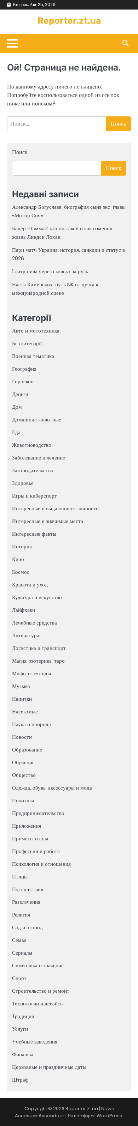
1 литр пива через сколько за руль (50, 271)
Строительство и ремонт (40, 990)
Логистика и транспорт (39, 648)
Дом (17, 406)
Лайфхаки (23, 610)
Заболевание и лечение (38, 457)
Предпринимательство (38, 813)
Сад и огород (27, 927)
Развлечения (26, 902)
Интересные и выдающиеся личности (55, 508)
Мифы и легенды (31, 673)
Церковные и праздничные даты (49, 1067)
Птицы (20, 876)
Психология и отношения (41, 864)
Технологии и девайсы (38, 1003)
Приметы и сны (30, 838)
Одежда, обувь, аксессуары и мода (52, 787)
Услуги (20, 1029)
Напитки (22, 698)
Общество (24, 775)
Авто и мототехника (35, 330)
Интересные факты (34, 533)
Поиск (20, 152)
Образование (27, 749)
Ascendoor (51, 1116)
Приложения (26, 825)
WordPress (109, 1116)
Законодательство (32, 470)
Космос (20, 572)
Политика (23, 800)
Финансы (22, 1054)
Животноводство (31, 445)
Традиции (23, 1016)
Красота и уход (30, 584)
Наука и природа (31, 724)
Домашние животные (36, 419)
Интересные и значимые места (47, 521)
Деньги (20, 394)
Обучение (23, 762)
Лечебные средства (34, 622)
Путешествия (27, 889)
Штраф (20, 1079)
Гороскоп (23, 381)
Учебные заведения (34, 1041)
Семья (19, 940)
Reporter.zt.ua (69, 21)
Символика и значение (38, 965)
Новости (22, 737)
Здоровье (23, 483)
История (22, 546)
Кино (18, 559)
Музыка (21, 686)
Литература (25, 635)
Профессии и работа (36, 851)
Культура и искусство (37, 597)
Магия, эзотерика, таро (38, 660)
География (24, 368)
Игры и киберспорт (34, 495)
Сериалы (22, 952)
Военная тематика (33, 356)
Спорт (19, 978)
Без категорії (27, 343)
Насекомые (25, 711)
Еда (16, 432)
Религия (21, 914)
